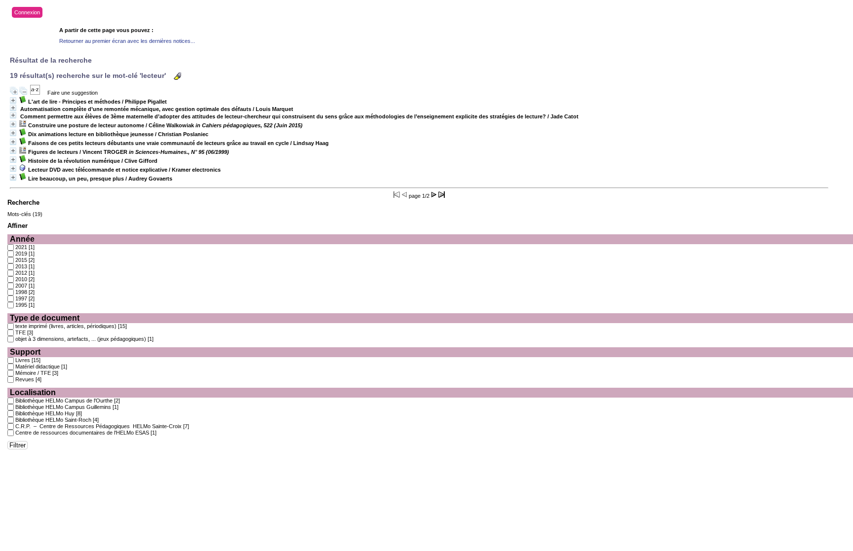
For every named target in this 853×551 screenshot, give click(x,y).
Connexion (27, 12)
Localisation (33, 392)
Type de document (44, 318)
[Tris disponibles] (35, 93)
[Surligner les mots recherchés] (177, 76)
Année (22, 239)
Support (25, 352)
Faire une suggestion (72, 93)
